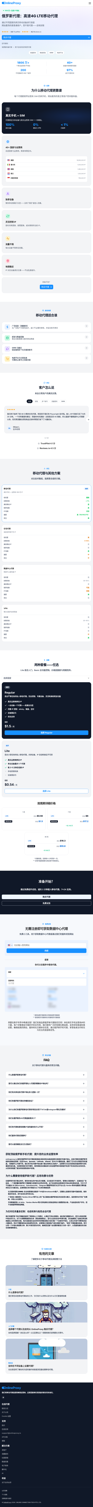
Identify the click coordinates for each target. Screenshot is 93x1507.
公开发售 (4, 1491)
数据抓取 (43, 53)
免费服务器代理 (7, 47)
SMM (51, 53)
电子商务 (5, 1465)
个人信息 (4, 1494)
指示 (3, 1425)
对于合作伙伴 (6, 1482)
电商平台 (60, 53)
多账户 (4, 1450)
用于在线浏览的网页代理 (23, 47)
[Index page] (11, 3)
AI (2, 1473)
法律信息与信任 (6, 1498)
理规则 (57, 1015)
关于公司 (5, 1412)
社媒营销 (5, 1458)
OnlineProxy (7, 1502)
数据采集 (5, 1462)
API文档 (5, 1437)
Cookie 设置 (6, 1416)
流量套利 (33, 53)
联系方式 (5, 1408)
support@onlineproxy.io (11, 1433)
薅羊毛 (4, 1469)
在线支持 (5, 1429)
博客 (3, 1441)
